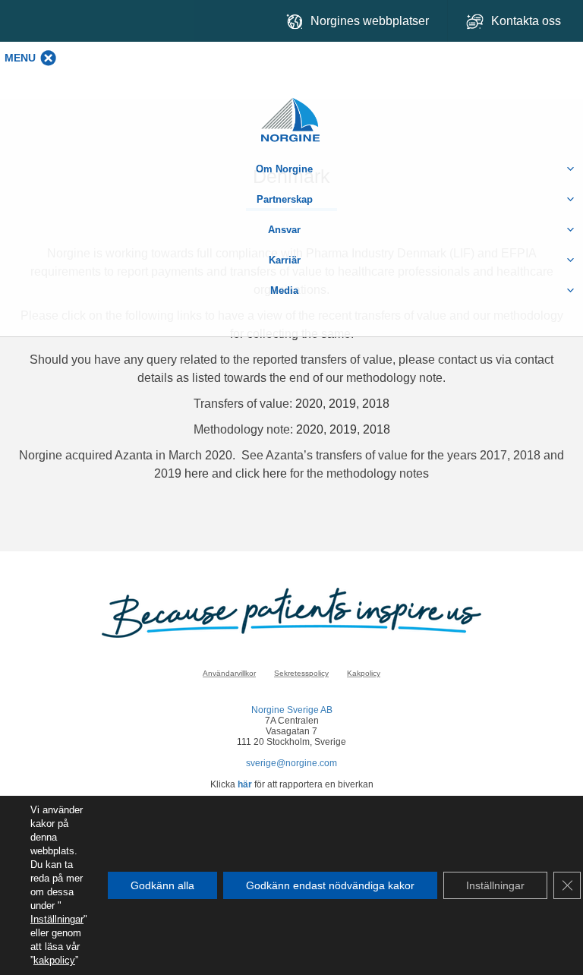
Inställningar (57, 919)
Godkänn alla (162, 885)
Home (291, 112)
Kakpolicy (363, 673)
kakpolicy (54, 960)
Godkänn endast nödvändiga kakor (330, 885)
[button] (20, 57)
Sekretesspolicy (301, 673)
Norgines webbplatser (369, 20)
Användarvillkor (229, 673)
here (198, 473)
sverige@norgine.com (291, 763)
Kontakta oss (527, 20)
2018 (375, 403)
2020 (309, 403)
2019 (342, 403)
